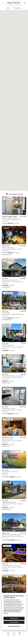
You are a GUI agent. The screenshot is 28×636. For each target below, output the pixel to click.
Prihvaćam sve (14, 618)
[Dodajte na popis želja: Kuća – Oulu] (24, 293)
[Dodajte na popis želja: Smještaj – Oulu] (24, 576)
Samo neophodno (14, 622)
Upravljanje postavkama (14, 626)
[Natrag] (3, 3)
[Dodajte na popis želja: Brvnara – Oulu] (24, 228)
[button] (10, 223)
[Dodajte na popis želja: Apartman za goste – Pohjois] (24, 198)
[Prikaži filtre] (24, 3)
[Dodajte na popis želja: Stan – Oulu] (24, 356)
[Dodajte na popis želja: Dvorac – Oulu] (24, 515)
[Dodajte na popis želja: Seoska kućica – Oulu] (24, 419)
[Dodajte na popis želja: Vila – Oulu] (24, 260)
